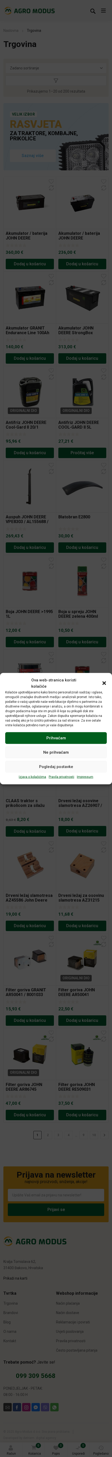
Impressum (85, 776)
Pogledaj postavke (56, 766)
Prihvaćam (56, 738)
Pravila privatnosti (61, 776)
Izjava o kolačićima (32, 776)
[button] (104, 683)
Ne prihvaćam (56, 752)
